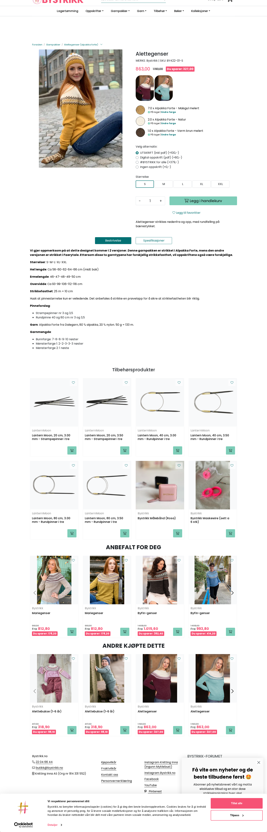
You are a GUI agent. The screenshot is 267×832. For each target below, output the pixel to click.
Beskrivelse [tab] (113, 240)
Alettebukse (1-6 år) (47, 712)
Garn (140, 11)
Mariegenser (41, 613)
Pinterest (155, 791)
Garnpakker (119, 11)
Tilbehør (159, 11)
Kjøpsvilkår (108, 762)
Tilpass (234, 815)
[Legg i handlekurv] (71, 450)
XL (201, 184)
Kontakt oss (109, 775)
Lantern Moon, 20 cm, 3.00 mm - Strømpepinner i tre (51, 437)
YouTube (150, 785)
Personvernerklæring (116, 781)
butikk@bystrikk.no (49, 768)
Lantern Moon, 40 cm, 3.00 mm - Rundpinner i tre (157, 437)
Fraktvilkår (108, 768)
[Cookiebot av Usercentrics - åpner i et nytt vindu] (23, 825)
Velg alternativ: (146, 146)
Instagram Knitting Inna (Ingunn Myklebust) (161, 764)
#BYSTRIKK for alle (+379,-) (159, 162)
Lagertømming (67, 11)
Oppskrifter (93, 11)
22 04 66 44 (44, 762)
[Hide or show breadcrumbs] (101, 44)
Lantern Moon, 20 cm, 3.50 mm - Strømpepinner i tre (104, 437)
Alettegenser (147, 712)
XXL (220, 184)
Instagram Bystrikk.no (159, 773)
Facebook (151, 779)
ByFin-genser (147, 613)
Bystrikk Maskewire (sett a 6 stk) (210, 520)
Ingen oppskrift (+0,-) (155, 167)
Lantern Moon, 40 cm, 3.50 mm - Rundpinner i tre (210, 437)
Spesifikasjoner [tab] (154, 240)
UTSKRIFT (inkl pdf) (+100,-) (159, 153)
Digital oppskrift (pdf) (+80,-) (161, 157)
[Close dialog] (259, 762)
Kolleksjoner (199, 11)
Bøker (178, 11)
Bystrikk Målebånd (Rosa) (157, 518)
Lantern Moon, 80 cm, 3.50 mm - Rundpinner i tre (104, 520)
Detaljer (53, 824)
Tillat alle (236, 803)
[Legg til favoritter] (73, 382)
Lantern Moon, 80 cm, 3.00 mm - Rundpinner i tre (51, 520)
